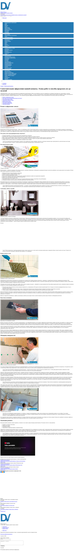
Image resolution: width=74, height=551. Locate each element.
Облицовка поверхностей (7, 103)
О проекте (4, 83)
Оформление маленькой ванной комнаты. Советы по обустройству (12, 461)
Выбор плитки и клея (7, 101)
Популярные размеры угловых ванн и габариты (9, 509)
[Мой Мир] (4, 472)
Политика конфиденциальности (6, 534)
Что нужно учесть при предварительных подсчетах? (12, 98)
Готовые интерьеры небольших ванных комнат (9, 468)
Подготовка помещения (7, 102)
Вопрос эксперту (6, 527)
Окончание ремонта (6, 104)
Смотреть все (2, 511)
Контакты (4, 84)
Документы (5, 526)
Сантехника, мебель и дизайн (8, 100)
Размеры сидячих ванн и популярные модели (8, 501)
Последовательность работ (7, 99)
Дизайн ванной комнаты (5, 460)
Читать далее (2, 462)
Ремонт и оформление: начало (8, 97)
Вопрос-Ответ (5, 528)
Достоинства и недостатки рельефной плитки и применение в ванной (13, 14)
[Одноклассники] (2, 472)
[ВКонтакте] (1, 472)
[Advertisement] (23, 236)
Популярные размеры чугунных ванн (7, 505)
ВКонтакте (5, 17)
